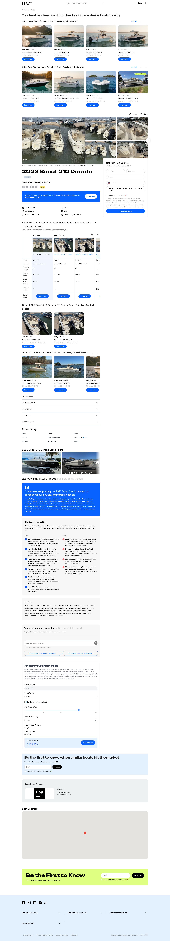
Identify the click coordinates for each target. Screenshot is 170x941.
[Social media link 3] (34, 902)
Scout (74, 165)
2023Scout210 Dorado (62, 254)
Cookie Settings (61, 935)
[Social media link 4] (40, 902)
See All (134, 21)
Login (140, 3)
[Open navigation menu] (146, 3)
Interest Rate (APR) (31, 717)
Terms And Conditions (45, 935)
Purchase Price (29, 685)
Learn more (28, 59)
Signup (57, 767)
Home (24, 165)
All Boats (74, 935)
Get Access (138, 875)
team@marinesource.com (120, 935)
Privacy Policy (28, 935)
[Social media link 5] (45, 902)
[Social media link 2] (29, 902)
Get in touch (88, 743)
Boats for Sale (32, 165)
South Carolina (43, 165)
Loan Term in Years (31, 707)
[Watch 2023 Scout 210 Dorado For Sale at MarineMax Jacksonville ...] (41, 463)
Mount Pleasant (55, 165)
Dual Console (66, 165)
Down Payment (29, 693)
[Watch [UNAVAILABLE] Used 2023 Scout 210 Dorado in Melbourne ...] (81, 463)
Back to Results (29, 10)
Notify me (92, 196)
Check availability (125, 211)
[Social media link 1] (23, 902)
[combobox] (109, 183)
